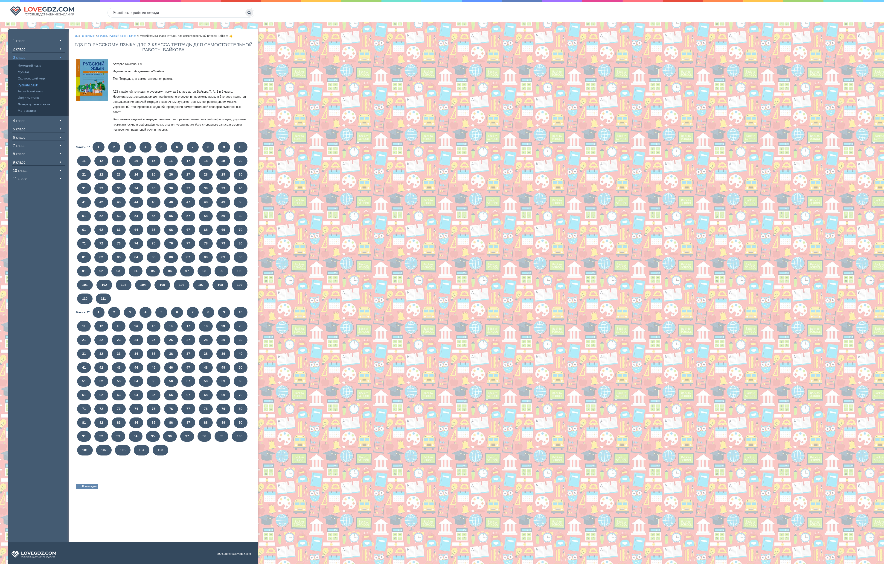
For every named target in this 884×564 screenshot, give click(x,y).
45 (153, 202)
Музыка (23, 72)
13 (118, 161)
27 (188, 174)
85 (153, 257)
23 (119, 174)
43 (119, 202)
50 (240, 202)
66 (171, 230)
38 (206, 188)
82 (101, 257)
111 (103, 298)
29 (223, 174)
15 (153, 161)
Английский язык (30, 91)
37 (188, 188)
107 (201, 285)
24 (136, 174)
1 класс (19, 41)
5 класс (19, 129)
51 (84, 216)
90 (240, 257)
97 (187, 271)
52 (101, 216)
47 (188, 202)
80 (240, 243)
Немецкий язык (29, 65)
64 (136, 230)
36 (171, 188)
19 (223, 161)
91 (84, 271)
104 (143, 285)
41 (84, 202)
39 (223, 188)
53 (119, 216)
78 (206, 243)
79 (223, 243)
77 (188, 243)
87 (188, 257)
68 (206, 230)
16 (171, 161)
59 (223, 216)
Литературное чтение (34, 104)
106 (181, 285)
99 (221, 271)
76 (171, 243)
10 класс (20, 171)
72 (101, 243)
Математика (27, 110)
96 (170, 271)
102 (104, 285)
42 (101, 202)
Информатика (28, 98)
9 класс (19, 162)
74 (136, 243)
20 (240, 161)
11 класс (20, 179)
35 (153, 188)
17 (188, 161)
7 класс (19, 146)
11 (84, 161)
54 (136, 216)
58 (206, 216)
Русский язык (28, 85)
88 (206, 257)
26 (171, 174)
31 (84, 188)
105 (162, 285)
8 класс (19, 154)
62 (101, 230)
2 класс (19, 49)
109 (239, 285)
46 (171, 202)
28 (206, 174)
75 (153, 243)
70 (240, 230)
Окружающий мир (31, 78)
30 (240, 174)
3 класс (19, 57)
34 (136, 188)
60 (240, 216)
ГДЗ (76, 36)
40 (240, 188)
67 (188, 230)
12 (101, 161)
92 (101, 271)
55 (153, 216)
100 (239, 271)
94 (135, 271)
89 (223, 257)
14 (136, 161)
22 (101, 174)
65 (153, 230)
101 (85, 285)
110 (84, 298)
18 (206, 161)
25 (153, 174)
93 (118, 271)
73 (119, 243)
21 (84, 174)
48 (206, 202)
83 (119, 257)
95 (153, 271)
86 (171, 257)
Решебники (88, 36)
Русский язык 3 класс (122, 36)
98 (204, 271)
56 (171, 216)
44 (136, 202)
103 (123, 285)
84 (136, 257)
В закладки (89, 486)
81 (84, 257)
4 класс (19, 121)
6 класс (19, 137)
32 (101, 188)
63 (119, 230)
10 (240, 147)
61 (84, 230)
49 (223, 202)
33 (119, 188)
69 (223, 230)
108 (220, 285)
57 (188, 216)
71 (84, 243)
